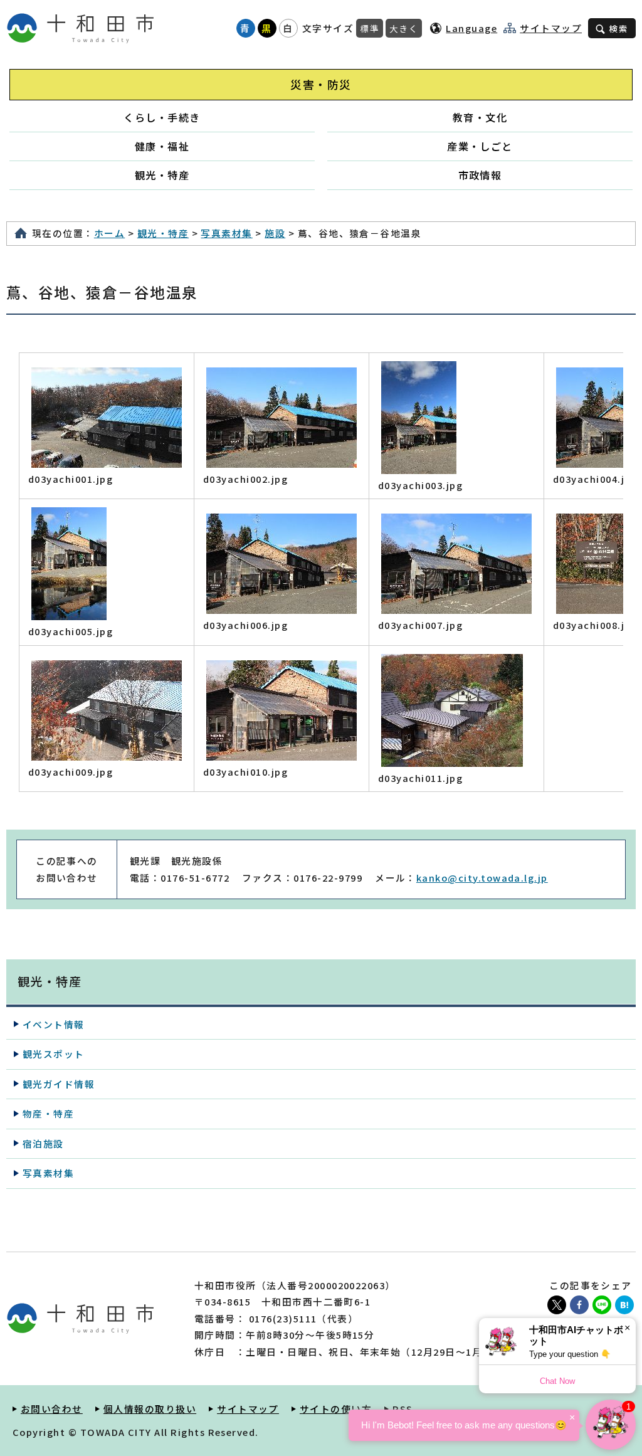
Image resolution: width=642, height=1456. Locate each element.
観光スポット (54, 1053)
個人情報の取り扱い (149, 1408)
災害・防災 (320, 84)
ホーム (109, 233)
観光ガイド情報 (59, 1083)
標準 (369, 28)
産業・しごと (480, 146)
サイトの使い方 (336, 1408)
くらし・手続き (162, 117)
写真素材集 (226, 233)
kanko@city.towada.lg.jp (482, 877)
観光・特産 (162, 174)
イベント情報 (54, 1024)
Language (471, 27)
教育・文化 (480, 117)
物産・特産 (48, 1113)
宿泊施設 (43, 1143)
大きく (403, 28)
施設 (275, 233)
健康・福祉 (162, 146)
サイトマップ (551, 28)
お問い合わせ (52, 1408)
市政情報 (480, 174)
